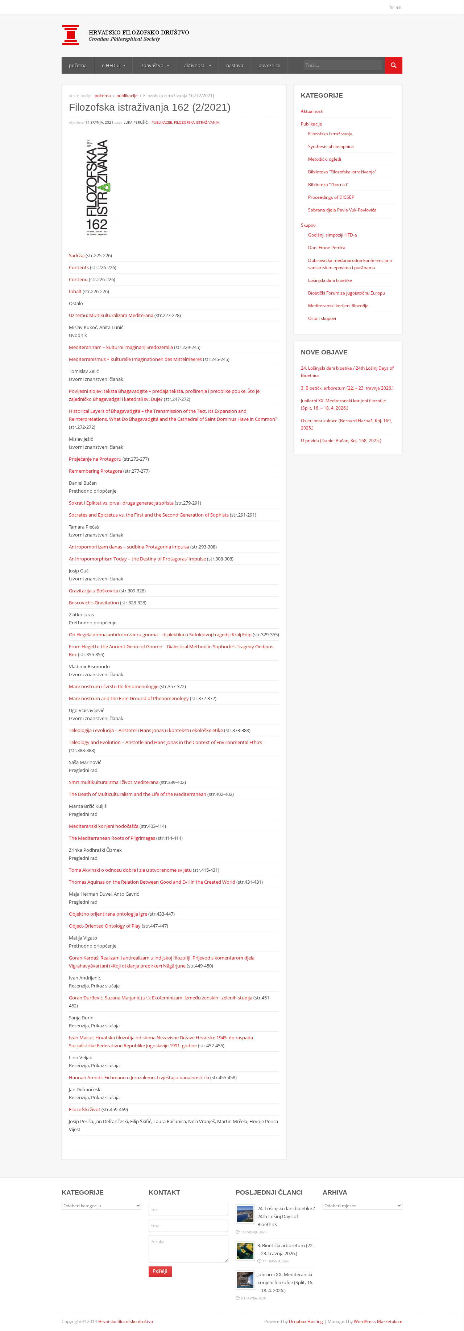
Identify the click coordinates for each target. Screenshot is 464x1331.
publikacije (127, 96)
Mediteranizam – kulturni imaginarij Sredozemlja (121, 347)
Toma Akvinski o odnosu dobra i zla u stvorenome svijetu (131, 870)
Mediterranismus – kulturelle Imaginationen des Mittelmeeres (136, 359)
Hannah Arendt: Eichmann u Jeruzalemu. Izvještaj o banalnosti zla (139, 1077)
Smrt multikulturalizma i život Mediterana (114, 782)
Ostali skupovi (322, 318)
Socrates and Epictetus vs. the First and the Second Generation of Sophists (149, 515)
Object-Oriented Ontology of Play (105, 926)
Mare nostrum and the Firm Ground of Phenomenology (129, 698)
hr (392, 7)
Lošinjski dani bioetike (330, 280)
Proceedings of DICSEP (331, 197)
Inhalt (76, 291)
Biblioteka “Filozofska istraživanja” (342, 171)
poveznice (269, 65)
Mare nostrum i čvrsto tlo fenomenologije (114, 686)
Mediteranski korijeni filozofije (338, 305)
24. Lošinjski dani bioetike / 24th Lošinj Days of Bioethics (286, 1216)
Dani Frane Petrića (326, 247)
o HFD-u (111, 65)
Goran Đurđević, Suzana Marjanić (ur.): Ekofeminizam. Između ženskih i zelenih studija (161, 997)
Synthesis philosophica (331, 146)
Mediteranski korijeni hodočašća (104, 826)
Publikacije (311, 124)
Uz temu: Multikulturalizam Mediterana (111, 315)
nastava (234, 65)
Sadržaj (77, 255)
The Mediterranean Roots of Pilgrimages (112, 838)
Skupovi (308, 225)
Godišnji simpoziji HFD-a (332, 235)
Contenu (79, 279)
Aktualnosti (312, 111)
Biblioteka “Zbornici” (328, 184)
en (398, 7)
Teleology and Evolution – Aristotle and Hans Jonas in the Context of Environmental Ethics (165, 742)
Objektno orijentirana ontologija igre (108, 914)
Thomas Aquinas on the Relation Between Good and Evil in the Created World (152, 882)
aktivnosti (195, 65)
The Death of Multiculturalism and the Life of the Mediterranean (138, 794)
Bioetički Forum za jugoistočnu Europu (346, 293)
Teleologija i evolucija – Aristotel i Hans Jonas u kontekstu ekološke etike (146, 730)
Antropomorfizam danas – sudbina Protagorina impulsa (129, 546)
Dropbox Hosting (306, 1321)
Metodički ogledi (324, 159)
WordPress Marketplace (378, 1321)
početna (78, 65)
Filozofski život (85, 1109)
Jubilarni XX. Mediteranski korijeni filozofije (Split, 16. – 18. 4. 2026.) (285, 1282)
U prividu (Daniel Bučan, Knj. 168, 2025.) (341, 440)
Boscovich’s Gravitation (94, 602)
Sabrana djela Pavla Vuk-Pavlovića (342, 210)
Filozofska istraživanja (196, 122)
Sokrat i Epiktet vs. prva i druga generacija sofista (122, 503)
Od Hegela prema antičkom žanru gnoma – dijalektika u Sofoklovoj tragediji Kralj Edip (161, 634)
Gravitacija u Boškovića (94, 590)
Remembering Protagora (96, 471)
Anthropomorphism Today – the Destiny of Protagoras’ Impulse (138, 558)
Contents (79, 267)
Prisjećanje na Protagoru (96, 459)
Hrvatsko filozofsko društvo (125, 1321)
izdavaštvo (151, 65)
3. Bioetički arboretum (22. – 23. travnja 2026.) (347, 388)
